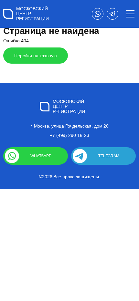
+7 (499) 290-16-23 (69, 135)
